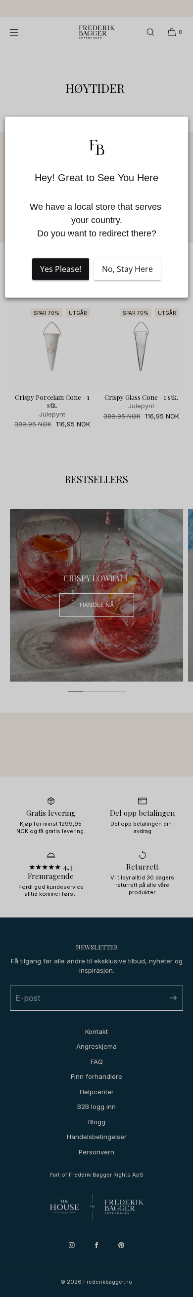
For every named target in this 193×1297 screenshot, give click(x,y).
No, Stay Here (127, 269)
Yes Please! (60, 269)
